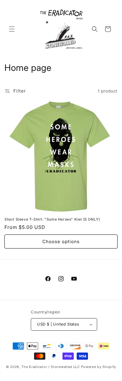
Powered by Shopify (98, 367)
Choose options (61, 241)
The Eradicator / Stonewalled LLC (50, 367)
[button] (11, 29)
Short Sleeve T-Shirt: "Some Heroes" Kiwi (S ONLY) (52, 219)
